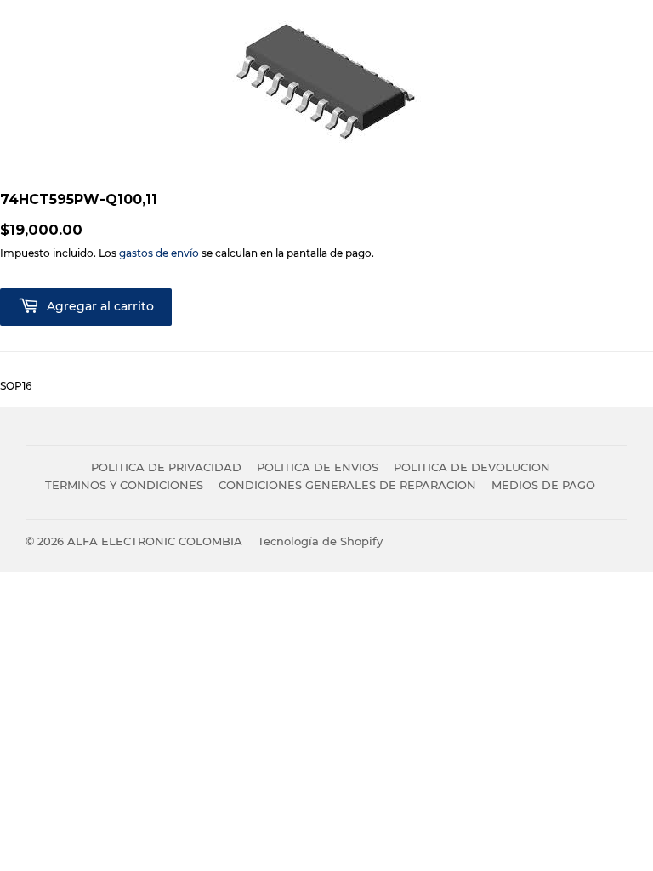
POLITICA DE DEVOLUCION (472, 467)
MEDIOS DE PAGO (543, 485)
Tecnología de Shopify (320, 541)
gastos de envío (159, 253)
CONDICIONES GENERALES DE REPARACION (347, 485)
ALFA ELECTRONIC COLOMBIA (154, 541)
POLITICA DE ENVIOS (317, 467)
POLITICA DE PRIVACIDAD (166, 467)
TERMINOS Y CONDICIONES (124, 485)
